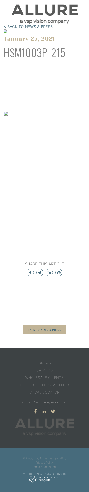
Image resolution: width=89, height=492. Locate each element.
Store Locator (45, 392)
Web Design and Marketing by (44, 474)
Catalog (44, 370)
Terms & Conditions (44, 467)
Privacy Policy (45, 462)
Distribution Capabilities (44, 385)
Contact (44, 363)
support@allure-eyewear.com (44, 402)
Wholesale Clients (44, 378)
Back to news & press (44, 330)
